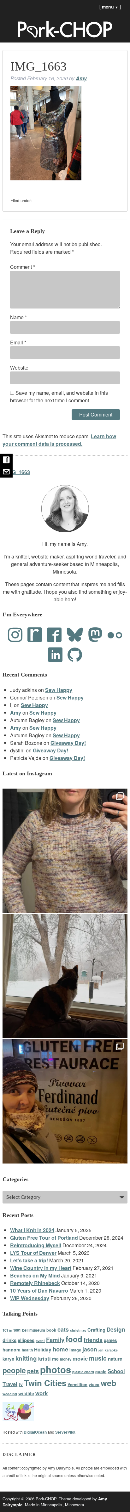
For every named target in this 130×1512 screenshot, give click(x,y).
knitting (26, 1358)
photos (55, 1369)
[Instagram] (15, 634)
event (40, 1340)
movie (80, 1358)
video (94, 1384)
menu (110, 6)
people (14, 1370)
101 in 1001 (12, 1330)
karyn (8, 1359)
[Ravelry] (34, 634)
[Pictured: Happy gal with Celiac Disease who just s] (65, 1101)
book (51, 1330)
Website (19, 367)
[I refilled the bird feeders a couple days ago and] (65, 976)
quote (100, 1371)
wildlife (26, 1393)
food (74, 1339)
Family (55, 1339)
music (98, 1358)
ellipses (26, 1340)
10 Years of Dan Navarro (39, 1290)
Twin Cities (45, 1383)
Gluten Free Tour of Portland (44, 1237)
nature (115, 1358)
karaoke (111, 1350)
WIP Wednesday (29, 1298)
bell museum (33, 1330)
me (55, 1359)
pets (33, 1371)
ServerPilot (65, 1432)
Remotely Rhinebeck (35, 1283)
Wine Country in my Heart (40, 1267)
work (41, 1393)
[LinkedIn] (55, 654)
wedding (10, 1393)
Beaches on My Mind (35, 1275)
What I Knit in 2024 (32, 1230)
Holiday (42, 1349)
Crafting (96, 1329)
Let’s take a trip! (29, 1260)
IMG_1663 (18, 472)
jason (89, 1349)
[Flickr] (115, 634)
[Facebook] (54, 634)
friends (93, 1340)
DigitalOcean (35, 1432)
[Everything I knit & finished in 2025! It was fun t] (65, 851)
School (116, 1371)
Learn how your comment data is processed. (59, 440)
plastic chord (83, 1371)
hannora (12, 1349)
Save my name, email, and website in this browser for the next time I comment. (59, 396)
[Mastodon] (95, 634)
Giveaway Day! (68, 742)
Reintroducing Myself (35, 1245)
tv (21, 1384)
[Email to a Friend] (6, 472)
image (75, 1350)
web (108, 1383)
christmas (78, 1330)
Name (18, 317)
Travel (10, 1384)
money (65, 1359)
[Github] (75, 654)
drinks (9, 1340)
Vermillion (77, 1384)
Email (18, 342)
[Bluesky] (75, 634)
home (60, 1349)
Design (116, 1329)
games (110, 1340)
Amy (81, 78)
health (27, 1350)
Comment (22, 266)
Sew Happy (58, 690)
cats (63, 1329)
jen (100, 1349)
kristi (44, 1358)
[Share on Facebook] (6, 460)
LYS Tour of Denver (33, 1252)
